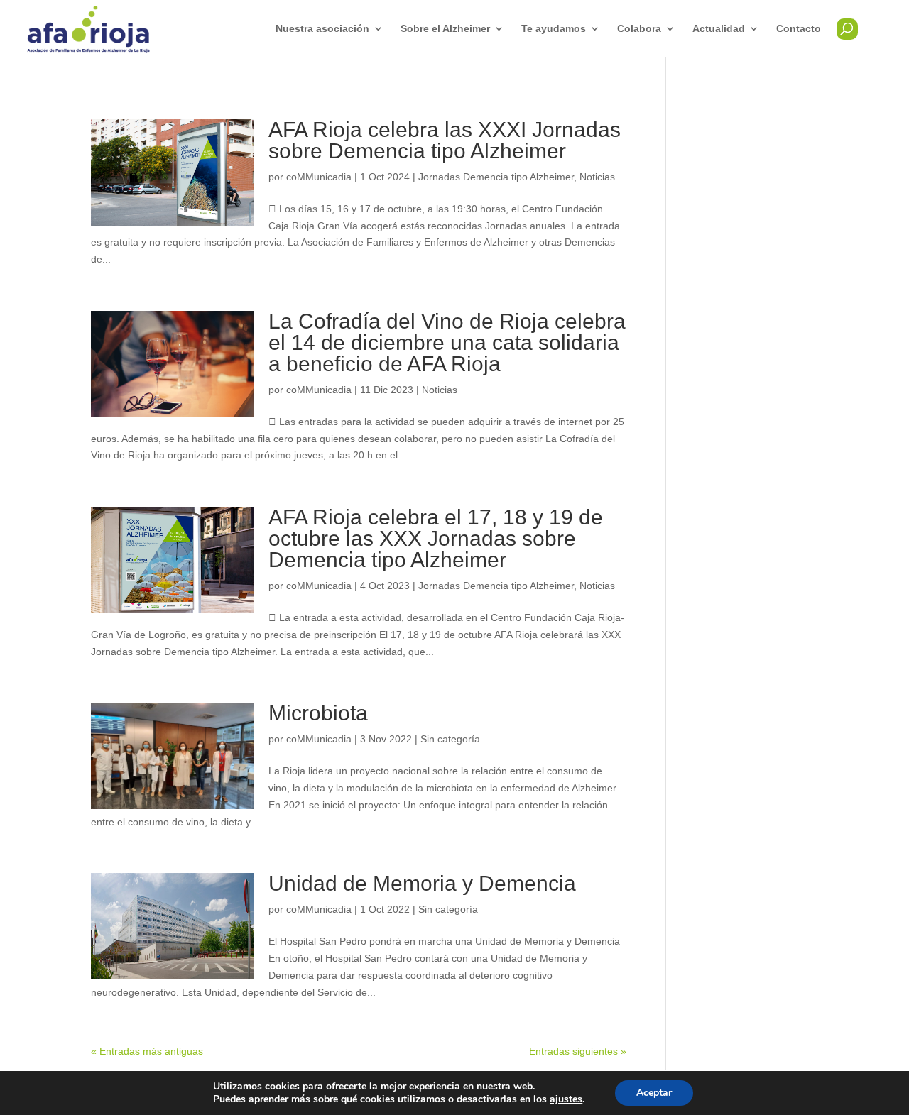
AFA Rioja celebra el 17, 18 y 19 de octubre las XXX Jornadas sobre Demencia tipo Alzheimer (435, 538)
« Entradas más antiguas (147, 1051)
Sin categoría (450, 739)
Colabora (639, 28)
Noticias (597, 176)
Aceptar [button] (654, 1092)
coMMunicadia (319, 176)
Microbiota (318, 713)
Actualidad (718, 28)
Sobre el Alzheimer (445, 28)
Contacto (798, 28)
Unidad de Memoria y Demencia (422, 883)
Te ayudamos (553, 28)
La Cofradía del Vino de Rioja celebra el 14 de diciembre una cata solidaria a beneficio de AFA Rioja (447, 342)
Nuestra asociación (322, 28)
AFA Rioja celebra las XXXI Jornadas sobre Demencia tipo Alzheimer (444, 140)
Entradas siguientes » (577, 1051)
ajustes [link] (566, 1099)
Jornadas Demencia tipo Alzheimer (496, 176)
